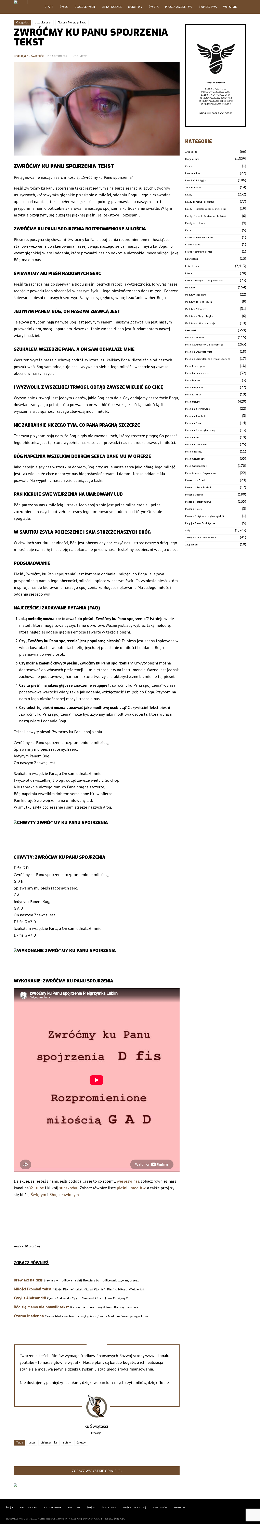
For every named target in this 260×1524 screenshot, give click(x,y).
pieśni (122, 1188)
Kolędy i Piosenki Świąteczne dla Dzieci (205, 216)
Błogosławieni (85, 7)
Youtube (36, 1188)
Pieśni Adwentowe (194, 337)
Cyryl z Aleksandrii (30, 1298)
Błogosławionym (64, 1194)
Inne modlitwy (192, 173)
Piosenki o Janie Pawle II (198, 487)
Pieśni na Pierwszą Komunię (199, 430)
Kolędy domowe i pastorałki (199, 202)
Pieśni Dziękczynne (195, 366)
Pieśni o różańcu (193, 451)
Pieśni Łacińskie (193, 394)
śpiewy (81, 1443)
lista (32, 1443)
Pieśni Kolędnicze (194, 387)
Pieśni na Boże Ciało (195, 416)
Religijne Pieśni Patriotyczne (200, 523)
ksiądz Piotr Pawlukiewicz (198, 252)
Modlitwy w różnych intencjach (201, 323)
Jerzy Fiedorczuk (194, 187)
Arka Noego (191, 152)
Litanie (188, 273)
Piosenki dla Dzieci (195, 480)
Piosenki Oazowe (194, 494)
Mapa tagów (160, 1507)
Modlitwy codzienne (195, 295)
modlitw (138, 1188)
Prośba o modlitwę (178, 7)
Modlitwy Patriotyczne (197, 309)
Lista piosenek (43, 22)
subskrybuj (68, 1188)
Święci (64, 7)
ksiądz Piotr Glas (194, 244)
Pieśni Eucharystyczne (197, 373)
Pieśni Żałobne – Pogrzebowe (200, 473)
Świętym (38, 1194)
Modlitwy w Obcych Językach (200, 316)
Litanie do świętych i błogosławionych (205, 280)
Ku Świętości (191, 259)
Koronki (189, 230)
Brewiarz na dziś (28, 1280)
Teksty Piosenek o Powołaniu (201, 537)
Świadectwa (208, 7)
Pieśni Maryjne (192, 402)
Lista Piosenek (112, 7)
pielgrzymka (49, 1443)
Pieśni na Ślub (192, 437)
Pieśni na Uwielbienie (196, 444)
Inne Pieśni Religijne (196, 180)
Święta (154, 7)
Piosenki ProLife (194, 509)
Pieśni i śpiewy (192, 380)
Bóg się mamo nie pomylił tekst (41, 1307)
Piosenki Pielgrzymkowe (72, 22)
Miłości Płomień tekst (33, 1289)
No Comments (57, 56)
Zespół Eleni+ (192, 544)
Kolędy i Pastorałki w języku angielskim (205, 209)
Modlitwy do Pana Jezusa (198, 302)
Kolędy (188, 194)
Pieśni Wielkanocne (195, 459)
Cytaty (188, 166)
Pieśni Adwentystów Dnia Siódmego (204, 344)
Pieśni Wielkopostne (196, 466)
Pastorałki (190, 330)
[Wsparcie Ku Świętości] (215, 79)
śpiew (67, 1443)
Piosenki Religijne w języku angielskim (205, 516)
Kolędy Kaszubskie (195, 223)
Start (49, 7)
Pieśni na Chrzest (194, 423)
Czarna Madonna (29, 1316)
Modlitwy (135, 7)
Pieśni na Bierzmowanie (197, 409)
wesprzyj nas (128, 1181)
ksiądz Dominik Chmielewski (200, 237)
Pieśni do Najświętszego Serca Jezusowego (207, 359)
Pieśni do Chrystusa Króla (198, 352)
